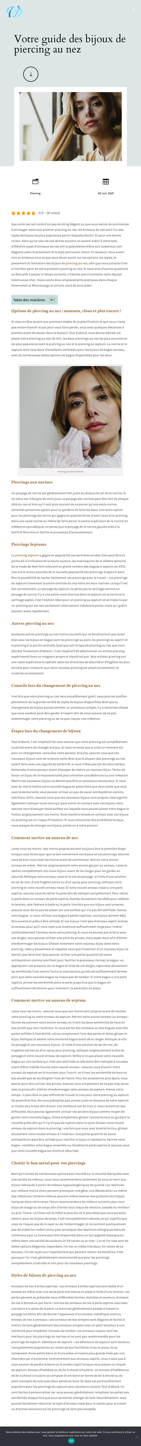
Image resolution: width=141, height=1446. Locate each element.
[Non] (136, 1437)
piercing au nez (77, 263)
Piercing (35, 193)
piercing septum (27, 555)
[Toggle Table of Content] (50, 300)
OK (71, 1440)
